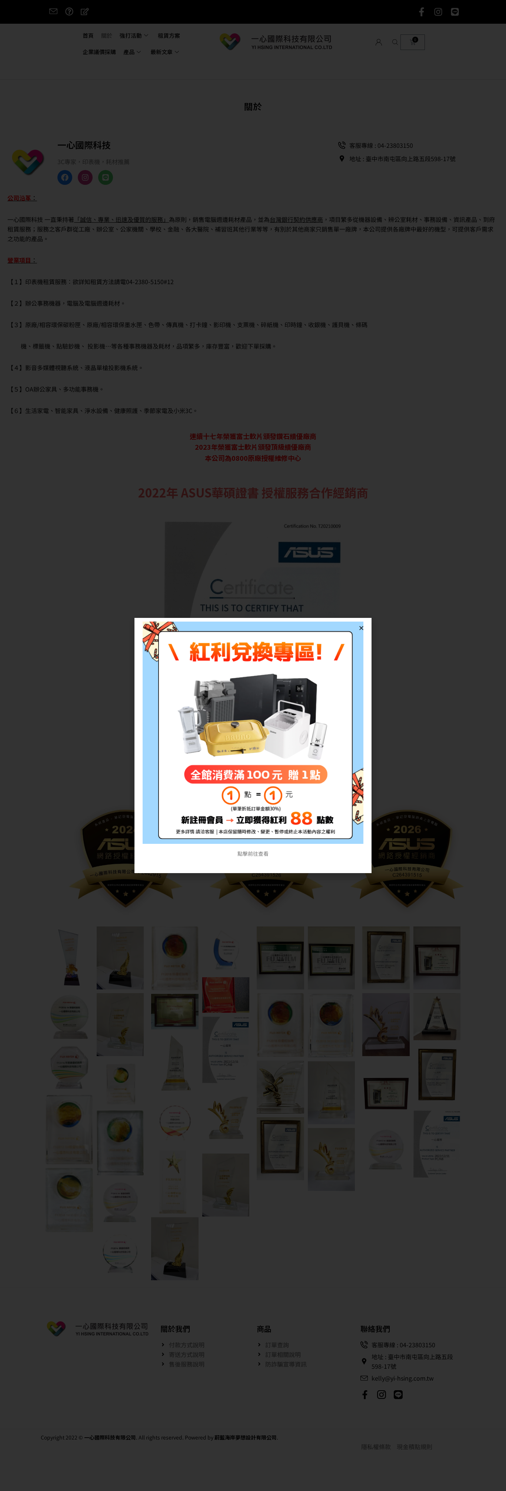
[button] (361, 628)
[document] (253, 745)
